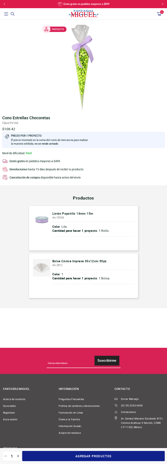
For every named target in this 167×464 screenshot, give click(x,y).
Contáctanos (128, 412)
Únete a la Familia (69, 419)
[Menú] (6, 14)
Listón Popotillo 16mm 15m (72, 213)
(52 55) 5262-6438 (132, 405)
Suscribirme (107, 360)
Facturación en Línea (71, 412)
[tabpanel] (83, 66)
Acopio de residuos (70, 433)
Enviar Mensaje (129, 399)
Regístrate (9, 412)
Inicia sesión (10, 419)
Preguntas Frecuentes (71, 399)
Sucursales (9, 406)
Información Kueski (70, 426)
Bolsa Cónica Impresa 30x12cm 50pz (79, 261)
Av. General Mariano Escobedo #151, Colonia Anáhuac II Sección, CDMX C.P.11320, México (142, 423)
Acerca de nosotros (14, 399)
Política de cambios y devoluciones (79, 406)
